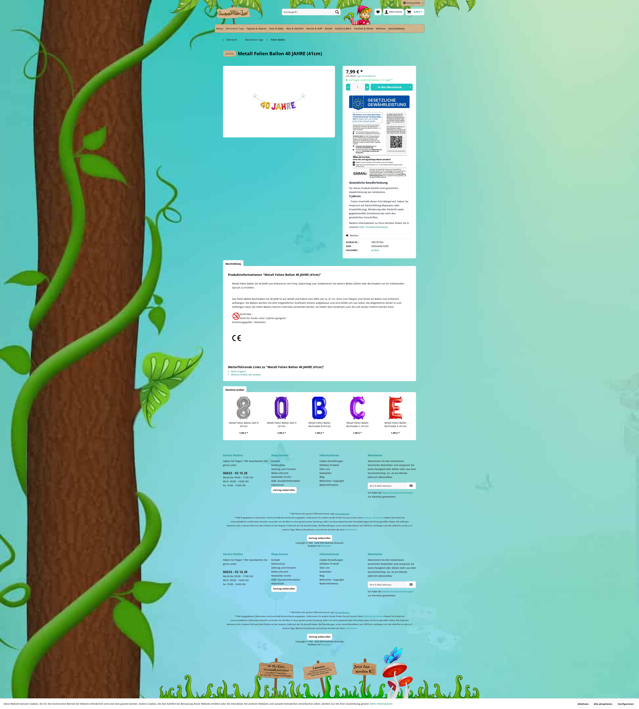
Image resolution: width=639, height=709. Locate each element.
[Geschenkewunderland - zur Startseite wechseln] (233, 14)
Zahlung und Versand (283, 469)
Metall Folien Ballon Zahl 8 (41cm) (243, 424)
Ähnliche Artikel (234, 389)
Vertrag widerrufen (284, 490)
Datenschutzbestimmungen (397, 492)
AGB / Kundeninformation (373, 227)
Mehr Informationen (381, 703)
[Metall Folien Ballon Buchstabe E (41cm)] (395, 408)
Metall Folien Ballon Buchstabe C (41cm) (357, 424)
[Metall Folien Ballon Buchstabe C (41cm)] (357, 408)
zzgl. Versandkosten (366, 76)
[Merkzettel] (378, 12)
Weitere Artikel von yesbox (245, 374)
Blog (322, 476)
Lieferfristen (351, 529)
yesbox (375, 250)
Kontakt (275, 461)
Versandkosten (342, 513)
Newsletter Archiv (281, 476)
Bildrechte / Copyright (332, 480)
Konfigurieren (626, 704)
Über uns (325, 469)
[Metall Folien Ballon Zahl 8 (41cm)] (243, 408)
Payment (322, 669)
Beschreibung (233, 263)
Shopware (326, 545)
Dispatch (275, 670)
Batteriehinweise (329, 484)
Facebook (364, 669)
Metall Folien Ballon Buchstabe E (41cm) (395, 424)
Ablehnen (583, 704)
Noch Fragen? (238, 371)
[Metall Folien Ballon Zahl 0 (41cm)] (281, 408)
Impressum (277, 484)
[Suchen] (337, 12)
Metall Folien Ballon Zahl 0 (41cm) (281, 424)
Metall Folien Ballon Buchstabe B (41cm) (319, 424)
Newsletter (326, 473)
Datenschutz (278, 465)
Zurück (229, 53)
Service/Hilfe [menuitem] (413, 2)
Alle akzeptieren (603, 704)
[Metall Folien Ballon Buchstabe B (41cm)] (319, 408)
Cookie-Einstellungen (331, 461)
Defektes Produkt (329, 465)
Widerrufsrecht (279, 473)
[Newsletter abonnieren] (411, 485)
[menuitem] (311, 12)
